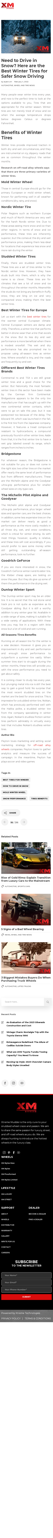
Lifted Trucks (24, 986)
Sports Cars (24, 886)
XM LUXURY (6, 1194)
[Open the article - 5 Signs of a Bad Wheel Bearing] (26, 909)
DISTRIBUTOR (7, 1225)
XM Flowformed (8, 1174)
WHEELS (5, 1219)
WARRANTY (6, 1230)
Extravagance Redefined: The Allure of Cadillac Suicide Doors (27, 1044)
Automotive (7, 85)
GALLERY (5, 1236)
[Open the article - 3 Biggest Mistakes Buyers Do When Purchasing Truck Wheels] (26, 958)
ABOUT (4, 1214)
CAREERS (5, 1253)
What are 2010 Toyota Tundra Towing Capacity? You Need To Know (27, 1054)
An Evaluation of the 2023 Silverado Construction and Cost (26, 1024)
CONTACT (6, 1247)
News (7, 935)
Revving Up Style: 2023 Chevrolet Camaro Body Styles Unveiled (29, 1064)
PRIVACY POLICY (10, 1318)
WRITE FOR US (8, 1241)
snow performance (14, 798)
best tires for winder (16, 780)
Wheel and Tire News (24, 85)
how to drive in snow (15, 786)
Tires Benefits (39, 798)
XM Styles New (8, 1163)
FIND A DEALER (35, 1219)
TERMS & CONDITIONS (38, 1318)
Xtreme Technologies (28, 1313)
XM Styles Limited (9, 1180)
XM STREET (6, 1199)
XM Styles (5, 1169)
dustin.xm (8, 82)
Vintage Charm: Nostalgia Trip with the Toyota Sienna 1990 (28, 1034)
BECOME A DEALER (37, 1214)
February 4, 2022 (21, 82)
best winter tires (36, 316)
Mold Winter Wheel (14, 792)
